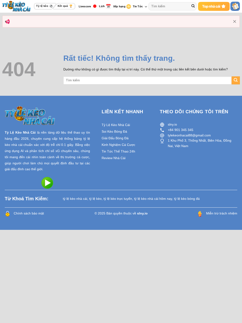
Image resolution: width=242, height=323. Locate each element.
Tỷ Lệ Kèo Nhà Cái (20, 132)
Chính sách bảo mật (29, 213)
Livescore (85, 6)
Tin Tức (138, 6)
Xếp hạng (119, 6)
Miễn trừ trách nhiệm (221, 213)
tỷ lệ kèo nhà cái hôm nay (153, 199)
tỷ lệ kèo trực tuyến (118, 199)
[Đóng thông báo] (234, 21)
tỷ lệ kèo (95, 199)
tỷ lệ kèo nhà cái (75, 199)
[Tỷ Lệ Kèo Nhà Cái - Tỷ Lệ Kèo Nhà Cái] (16, 6)
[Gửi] (193, 6)
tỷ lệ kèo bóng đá (187, 199)
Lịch (102, 6)
